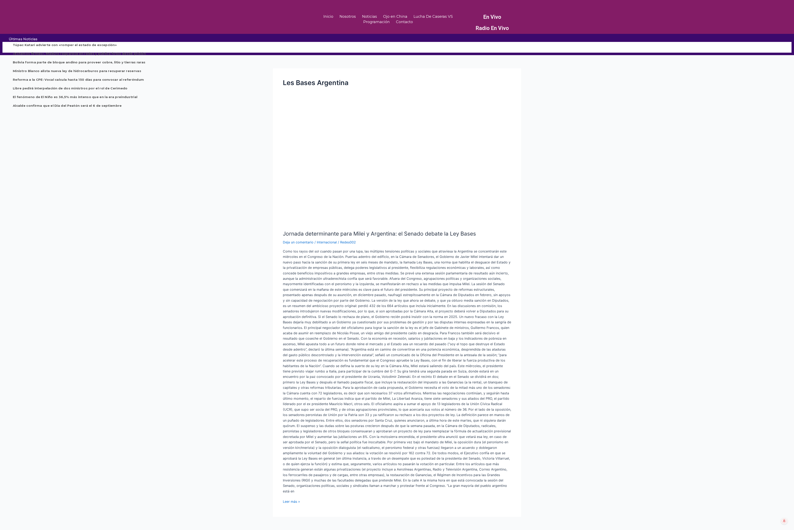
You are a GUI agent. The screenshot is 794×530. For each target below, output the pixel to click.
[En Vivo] (469, 17)
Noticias (369, 16)
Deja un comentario (298, 242)
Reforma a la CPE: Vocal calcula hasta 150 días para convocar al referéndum (78, 80)
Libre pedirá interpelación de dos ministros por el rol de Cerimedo (70, 88)
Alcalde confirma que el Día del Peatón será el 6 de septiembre (67, 106)
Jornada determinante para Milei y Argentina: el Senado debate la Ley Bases (379, 233)
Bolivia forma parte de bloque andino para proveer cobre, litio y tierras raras (79, 62)
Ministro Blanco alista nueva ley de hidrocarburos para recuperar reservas (77, 71)
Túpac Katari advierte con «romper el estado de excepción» (65, 45)
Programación (376, 22)
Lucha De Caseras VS (433, 16)
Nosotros (348, 16)
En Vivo (492, 17)
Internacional (327, 242)
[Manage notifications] (784, 521)
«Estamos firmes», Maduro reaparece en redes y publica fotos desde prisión (79, 54)
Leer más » (291, 501)
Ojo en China (395, 16)
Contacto (404, 22)
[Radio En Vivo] (469, 28)
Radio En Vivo (492, 28)
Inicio (328, 16)
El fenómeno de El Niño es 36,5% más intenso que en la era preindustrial (75, 97)
